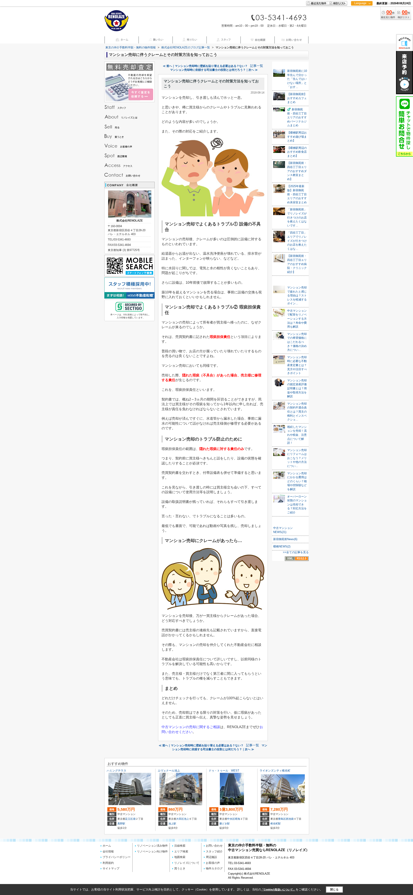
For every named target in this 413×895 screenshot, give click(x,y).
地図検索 (179, 857)
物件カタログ (214, 868)
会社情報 (108, 851)
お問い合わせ (214, 845)
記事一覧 (256, 66)
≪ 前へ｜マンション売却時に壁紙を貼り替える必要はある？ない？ (205, 66)
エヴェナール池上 (169, 770)
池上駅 (172, 823)
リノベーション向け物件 (152, 851)
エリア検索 (181, 851)
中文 (360, 17)
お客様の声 (213, 862)
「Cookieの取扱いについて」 (278, 889)
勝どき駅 (224, 823)
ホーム (107, 845)
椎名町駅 (275, 823)
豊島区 (282, 818)
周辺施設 (211, 857)
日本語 (362, 12)
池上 (186, 818)
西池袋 (290, 818)
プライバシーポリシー (117, 857)
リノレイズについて (186, 862)
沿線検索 (179, 845)
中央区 (231, 818)
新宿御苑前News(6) (285, 539)
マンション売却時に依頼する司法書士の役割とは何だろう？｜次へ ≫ (214, 69)
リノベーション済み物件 (152, 845)
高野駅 (121, 823)
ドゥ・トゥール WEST (224, 770)
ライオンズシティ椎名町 (275, 770)
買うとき (179, 868)
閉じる (334, 889)
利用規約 (108, 862)
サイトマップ (111, 868)
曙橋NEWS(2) (281, 546)
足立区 (129, 818)
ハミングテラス (116, 770)
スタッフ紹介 (214, 851)
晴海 (237, 818)
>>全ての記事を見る (296, 552)
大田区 (180, 818)
